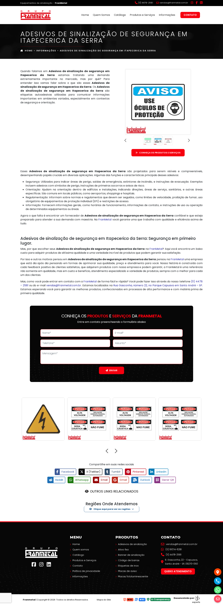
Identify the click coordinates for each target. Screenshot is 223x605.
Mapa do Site (104, 599)
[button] (126, 140)
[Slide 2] (158, 140)
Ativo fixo (123, 549)
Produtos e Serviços (142, 15)
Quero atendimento (178, 571)
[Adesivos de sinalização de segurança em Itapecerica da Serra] (35, 15)
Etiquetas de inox (128, 565)
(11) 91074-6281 (174, 549)
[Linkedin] (201, 2)
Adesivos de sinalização (132, 544)
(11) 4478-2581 (145, 2)
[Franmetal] (41, 552)
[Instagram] (192, 2)
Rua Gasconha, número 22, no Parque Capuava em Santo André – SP (157, 285)
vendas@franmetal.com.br (174, 2)
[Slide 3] (168, 140)
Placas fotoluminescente (133, 576)
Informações (167, 15)
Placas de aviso (127, 571)
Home (85, 15)
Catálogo (120, 15)
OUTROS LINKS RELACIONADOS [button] (114, 491)
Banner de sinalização (131, 555)
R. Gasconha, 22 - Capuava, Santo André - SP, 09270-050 (181, 561)
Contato (190, 15)
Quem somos (80, 549)
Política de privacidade (86, 571)
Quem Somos (101, 15)
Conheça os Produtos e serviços (160, 152)
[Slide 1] (147, 140)
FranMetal (105, 219)
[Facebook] (197, 2)
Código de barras (128, 560)
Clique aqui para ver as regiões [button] (111, 509)
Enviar (113, 370)
